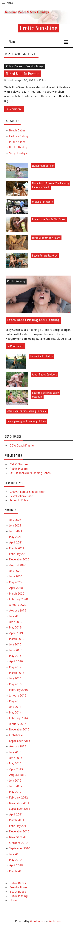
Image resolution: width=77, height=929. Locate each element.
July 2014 (15, 706)
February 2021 (18, 554)
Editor (43, 80)
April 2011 (16, 814)
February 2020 (18, 599)
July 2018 (15, 644)
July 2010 (15, 854)
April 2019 (16, 633)
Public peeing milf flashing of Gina (26, 421)
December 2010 (19, 831)
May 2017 (15, 667)
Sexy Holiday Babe (21, 496)
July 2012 (15, 780)
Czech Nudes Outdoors (44, 374)
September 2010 (19, 848)
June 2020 (15, 576)
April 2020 (16, 588)
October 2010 (18, 843)
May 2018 (15, 656)
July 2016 (15, 678)
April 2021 (16, 542)
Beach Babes (17, 130)
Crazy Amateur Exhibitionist (27, 491)
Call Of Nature (19, 464)
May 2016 (15, 684)
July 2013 (15, 752)
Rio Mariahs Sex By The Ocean (49, 219)
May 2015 (15, 701)
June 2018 (15, 650)
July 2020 (15, 571)
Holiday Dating (18, 136)
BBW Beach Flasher (22, 445)
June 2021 (15, 531)
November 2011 (19, 803)
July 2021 (15, 525)
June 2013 (15, 758)
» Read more (14, 109)
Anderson (55, 920)
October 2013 (18, 735)
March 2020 (16, 593)
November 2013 (19, 729)
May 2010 (15, 860)
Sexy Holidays (35, 66)
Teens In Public (19, 500)
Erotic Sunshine (38, 28)
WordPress (36, 920)
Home (13, 900)
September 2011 (19, 808)
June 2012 (15, 786)
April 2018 (16, 661)
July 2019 (15, 616)
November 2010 (19, 837)
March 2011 (16, 820)
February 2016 (18, 689)
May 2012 (15, 791)
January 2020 (17, 604)
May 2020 (15, 582)
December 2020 (19, 559)
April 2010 (16, 865)
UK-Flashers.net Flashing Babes (30, 473)
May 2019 (15, 627)
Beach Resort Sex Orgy (45, 255)
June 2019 (15, 622)
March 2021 (16, 548)
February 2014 (18, 718)
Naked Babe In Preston (22, 74)
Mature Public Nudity (41, 356)
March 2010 (16, 871)
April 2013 (16, 769)
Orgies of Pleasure (42, 201)
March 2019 (16, 639)
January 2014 (17, 724)
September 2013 (19, 741)
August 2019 (17, 610)
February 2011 (18, 826)
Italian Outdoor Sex (43, 165)
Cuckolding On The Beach (46, 237)
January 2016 (17, 695)
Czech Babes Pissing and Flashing (33, 320)
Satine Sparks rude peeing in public (26, 411)
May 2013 (15, 763)
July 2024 (15, 520)
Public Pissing (18, 147)
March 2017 (16, 673)
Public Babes (14, 66)
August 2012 (17, 774)
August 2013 (17, 746)
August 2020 (17, 565)
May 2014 (15, 712)
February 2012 (18, 797)
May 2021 (15, 537)
